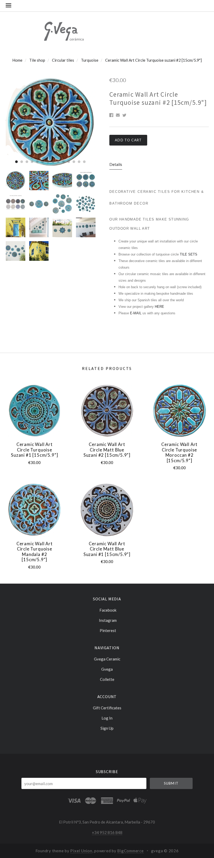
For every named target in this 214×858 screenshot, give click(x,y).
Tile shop (37, 60)
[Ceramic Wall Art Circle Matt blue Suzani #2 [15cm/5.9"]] (107, 411)
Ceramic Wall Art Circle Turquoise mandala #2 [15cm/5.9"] (34, 552)
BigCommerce (130, 850)
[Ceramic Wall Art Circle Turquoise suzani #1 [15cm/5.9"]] (34, 411)
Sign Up (107, 728)
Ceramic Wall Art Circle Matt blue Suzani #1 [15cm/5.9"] (107, 549)
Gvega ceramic (107, 659)
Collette (107, 679)
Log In (107, 718)
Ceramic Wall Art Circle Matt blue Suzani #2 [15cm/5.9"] (107, 450)
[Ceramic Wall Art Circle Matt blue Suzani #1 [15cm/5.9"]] (107, 510)
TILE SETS (188, 254)
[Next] (87, 121)
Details (115, 164)
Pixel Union (81, 850)
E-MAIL (136, 313)
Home (17, 60)
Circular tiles (63, 60)
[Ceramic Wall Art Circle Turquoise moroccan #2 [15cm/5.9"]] (179, 411)
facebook (107, 610)
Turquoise (89, 60)
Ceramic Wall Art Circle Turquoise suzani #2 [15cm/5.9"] (153, 60)
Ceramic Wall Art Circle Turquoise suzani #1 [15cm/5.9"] (34, 450)
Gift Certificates (107, 707)
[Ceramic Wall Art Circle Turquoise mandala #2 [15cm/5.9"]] (34, 510)
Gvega (107, 669)
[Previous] (14, 121)
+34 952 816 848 (107, 832)
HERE (159, 307)
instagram (108, 620)
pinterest (108, 630)
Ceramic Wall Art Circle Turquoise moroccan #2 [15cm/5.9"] (179, 452)
